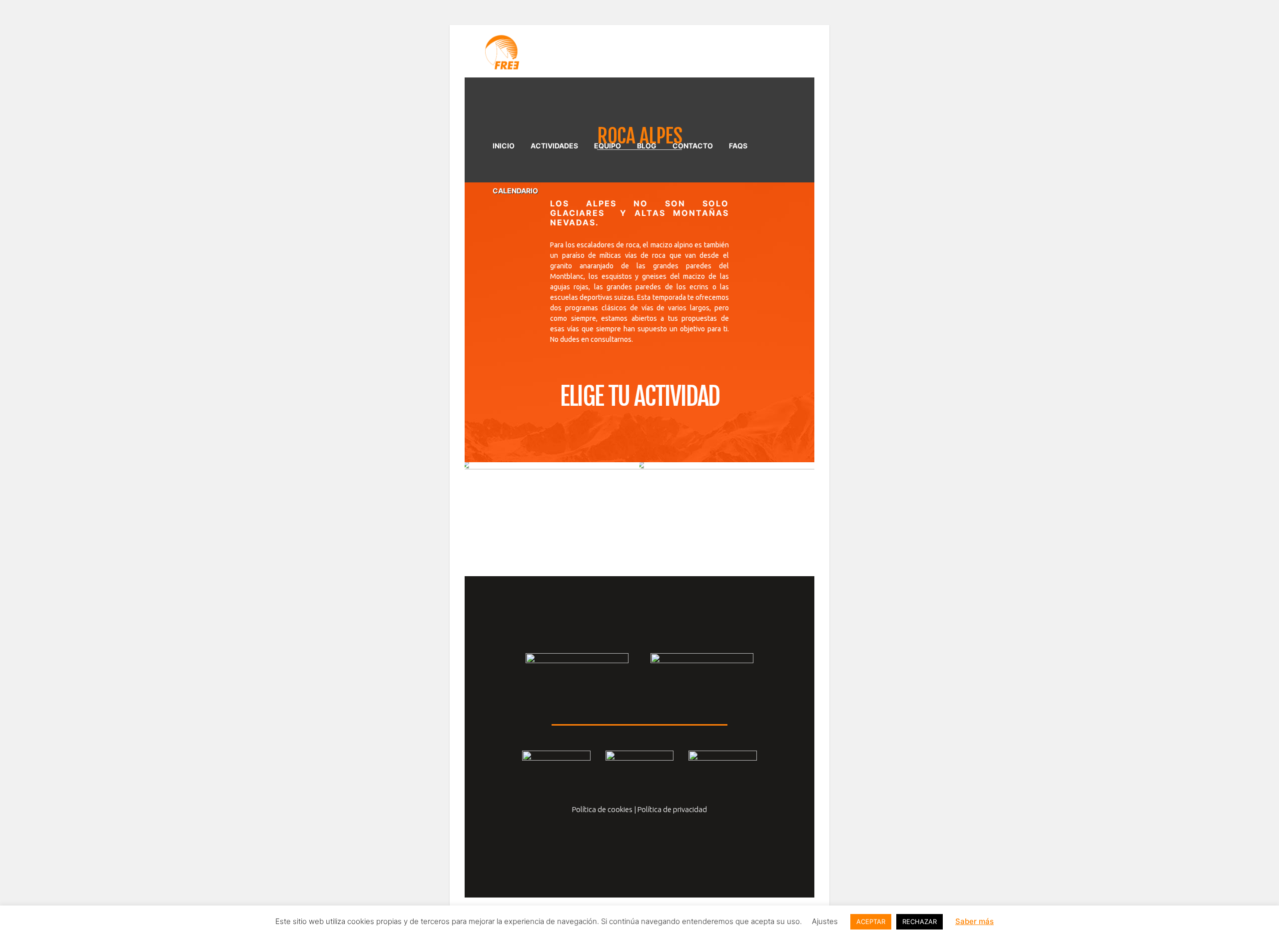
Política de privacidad (672, 809)
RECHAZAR (919, 922)
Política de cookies (602, 809)
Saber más (974, 921)
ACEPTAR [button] (870, 922)
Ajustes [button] (825, 921)
